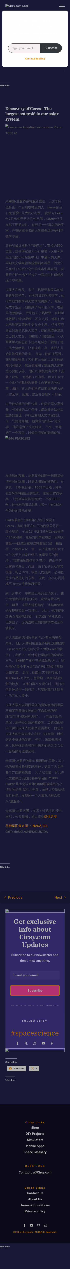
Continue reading (35, 58)
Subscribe (51, 47)
